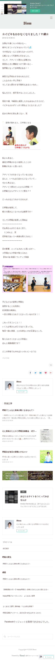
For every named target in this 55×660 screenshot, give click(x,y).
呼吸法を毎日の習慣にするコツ (14, 451)
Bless (27, 23)
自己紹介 (6, 548)
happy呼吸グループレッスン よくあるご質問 (19, 596)
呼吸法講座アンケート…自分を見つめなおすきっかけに (22, 613)
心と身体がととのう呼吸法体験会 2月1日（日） (22, 431)
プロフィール (7, 542)
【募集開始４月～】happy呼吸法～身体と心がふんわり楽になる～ (26, 589)
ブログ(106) (5, 358)
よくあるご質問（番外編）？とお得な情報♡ (18, 606)
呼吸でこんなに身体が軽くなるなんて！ (18, 410)
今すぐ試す (35, 11)
